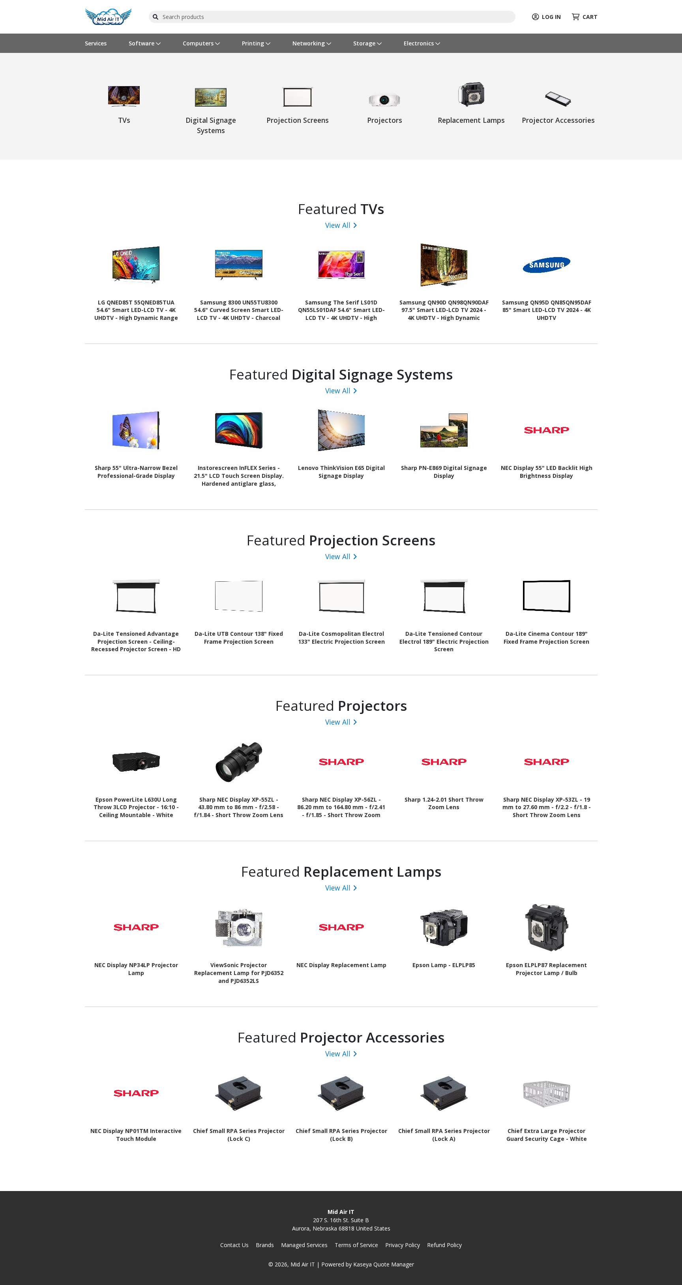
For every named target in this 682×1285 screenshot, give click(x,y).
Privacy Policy (402, 1245)
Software (142, 43)
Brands (265, 1245)
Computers (199, 43)
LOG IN (551, 17)
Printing (254, 43)
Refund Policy (444, 1245)
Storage (365, 43)
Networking (309, 43)
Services (96, 43)
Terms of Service (356, 1245)
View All (337, 225)
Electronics (419, 43)
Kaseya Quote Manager (383, 1264)
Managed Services (304, 1245)
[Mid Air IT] (108, 16)
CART (590, 17)
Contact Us (234, 1245)
